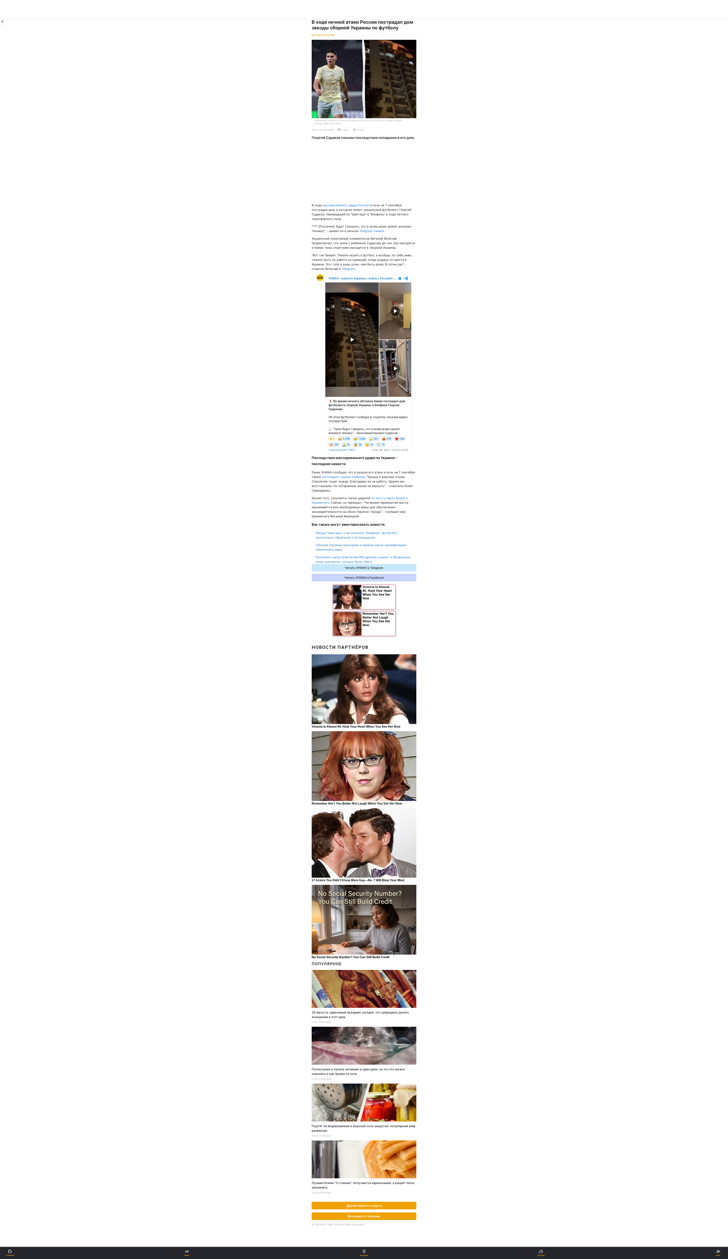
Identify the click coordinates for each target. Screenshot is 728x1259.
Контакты (13, 288)
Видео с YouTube (19, 259)
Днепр (14, 187)
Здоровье (13, 239)
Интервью (14, 269)
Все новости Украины (364, 1216)
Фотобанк (202, 314)
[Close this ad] (2, 21)
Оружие (12, 229)
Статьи (200, 259)
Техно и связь (16, 219)
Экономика (14, 144)
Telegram (348, 269)
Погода (200, 249)
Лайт (198, 219)
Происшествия (205, 229)
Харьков (201, 187)
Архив (11, 279)
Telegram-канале (371, 231)
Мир (198, 144)
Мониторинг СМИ (22, 322)
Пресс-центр (204, 322)
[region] (364, 171)
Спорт (11, 210)
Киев (13, 179)
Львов (199, 179)
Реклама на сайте (22, 314)
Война (199, 124)
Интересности (17, 249)
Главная (13, 124)
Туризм (200, 239)
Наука (199, 210)
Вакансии (202, 279)
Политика (201, 134)
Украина (13, 134)
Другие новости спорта (364, 1205)
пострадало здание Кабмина (343, 477)
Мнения (200, 269)
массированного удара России (346, 205)
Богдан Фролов (323, 35)
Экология (13, 154)
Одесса (15, 195)
